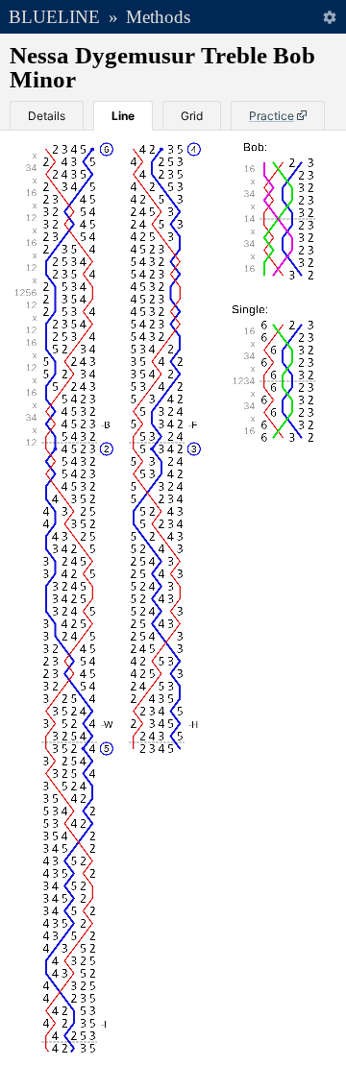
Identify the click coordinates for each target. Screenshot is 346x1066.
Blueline (54, 17)
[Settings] (329, 17)
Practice (271, 116)
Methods (158, 17)
